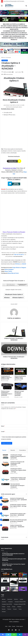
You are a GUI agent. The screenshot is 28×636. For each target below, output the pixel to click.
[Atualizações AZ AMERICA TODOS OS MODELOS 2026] (7, 371)
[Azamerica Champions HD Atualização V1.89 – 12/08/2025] (5, 464)
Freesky (13, 606)
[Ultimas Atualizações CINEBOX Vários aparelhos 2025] (21, 371)
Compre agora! (19, 626)
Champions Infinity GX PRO (20, 601)
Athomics (16, 599)
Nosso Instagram (9, 269)
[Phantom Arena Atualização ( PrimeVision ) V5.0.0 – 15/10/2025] (7, 386)
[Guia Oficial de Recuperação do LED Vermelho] (23, 575)
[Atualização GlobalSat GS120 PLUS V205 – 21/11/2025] (5, 580)
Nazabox (3, 609)
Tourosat (15, 609)
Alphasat (3, 599)
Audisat (21, 599)
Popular (4, 450)
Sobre (9, 626)
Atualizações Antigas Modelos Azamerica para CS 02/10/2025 (17, 456)
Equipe (13, 626)
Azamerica (4, 601)
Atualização (8, 57)
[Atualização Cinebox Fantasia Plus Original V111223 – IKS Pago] (5, 472)
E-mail (3, 431)
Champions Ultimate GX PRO (19, 604)
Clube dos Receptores (19, 254)
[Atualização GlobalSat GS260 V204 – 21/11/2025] (5, 589)
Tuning (20, 609)
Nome (3, 426)
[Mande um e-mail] (12, 72)
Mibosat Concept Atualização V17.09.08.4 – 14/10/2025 (19, 393)
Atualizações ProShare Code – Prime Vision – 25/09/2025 (18, 478)
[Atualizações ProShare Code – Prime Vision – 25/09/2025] (5, 479)
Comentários (22, 450)
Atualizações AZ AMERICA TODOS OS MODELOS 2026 (6, 377)
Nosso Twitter (8, 271)
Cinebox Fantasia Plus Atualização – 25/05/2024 (17, 526)
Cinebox (7, 297)
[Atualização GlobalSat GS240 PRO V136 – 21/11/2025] (23, 589)
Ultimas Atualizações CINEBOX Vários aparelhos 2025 (20, 377)
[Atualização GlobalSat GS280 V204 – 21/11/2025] (23, 580)
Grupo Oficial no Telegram (19, 267)
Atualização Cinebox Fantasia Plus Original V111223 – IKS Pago (18, 470)
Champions (10, 601)
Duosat (8, 606)
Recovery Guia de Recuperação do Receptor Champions (17, 485)
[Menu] (2, 6)
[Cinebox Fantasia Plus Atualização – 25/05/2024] (5, 528)
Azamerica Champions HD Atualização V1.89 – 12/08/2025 (17, 463)
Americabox (9, 599)
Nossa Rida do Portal (13, 273)
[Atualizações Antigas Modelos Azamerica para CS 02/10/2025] (5, 456)
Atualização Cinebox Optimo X (14, 294)
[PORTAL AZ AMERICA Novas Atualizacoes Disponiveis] (9, 6)
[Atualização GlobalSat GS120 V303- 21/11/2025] (14, 582)
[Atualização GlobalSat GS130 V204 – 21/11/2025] (14, 589)
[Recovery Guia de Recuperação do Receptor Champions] (5, 484)
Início (3, 57)
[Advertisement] (14, 23)
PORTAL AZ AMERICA (14, 318)
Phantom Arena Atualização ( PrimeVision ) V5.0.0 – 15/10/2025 (7, 393)
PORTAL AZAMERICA (13, 621)
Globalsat (19, 606)
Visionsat (4, 611)
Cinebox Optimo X (18, 297)
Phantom (9, 609)
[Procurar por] (26, 6)
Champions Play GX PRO (7, 604)
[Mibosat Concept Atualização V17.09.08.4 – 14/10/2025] (21, 386)
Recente (13, 450)
